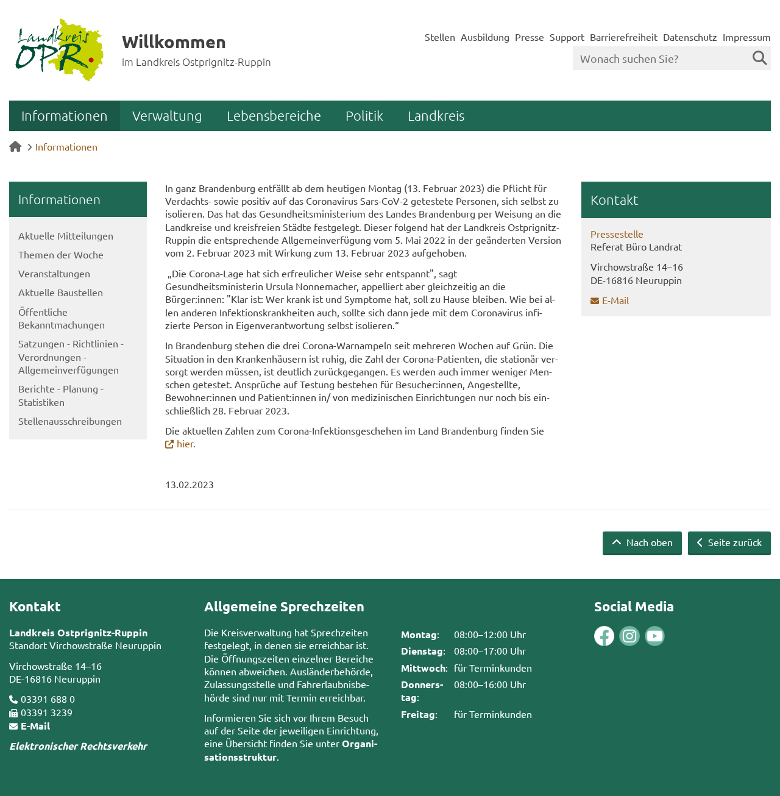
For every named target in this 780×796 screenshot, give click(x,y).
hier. (186, 443)
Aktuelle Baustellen (60, 292)
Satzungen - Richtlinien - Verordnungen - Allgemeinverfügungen (71, 356)
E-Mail (615, 300)
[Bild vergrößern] (616, 636)
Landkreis (436, 115)
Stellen (440, 36)
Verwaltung (167, 115)
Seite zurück (734, 542)
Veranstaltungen (54, 273)
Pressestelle (617, 233)
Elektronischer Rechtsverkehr (78, 745)
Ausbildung (485, 36)
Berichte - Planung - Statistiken (61, 394)
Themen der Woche (61, 254)
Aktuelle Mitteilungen (65, 235)
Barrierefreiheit (624, 36)
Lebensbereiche (274, 115)
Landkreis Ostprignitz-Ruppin (78, 632)
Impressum (747, 36)
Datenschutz (690, 36)
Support (567, 36)
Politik (364, 115)
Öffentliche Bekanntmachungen (61, 317)
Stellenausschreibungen (70, 420)
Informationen (64, 115)
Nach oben (648, 542)
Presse (529, 36)
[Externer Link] (604, 637)
